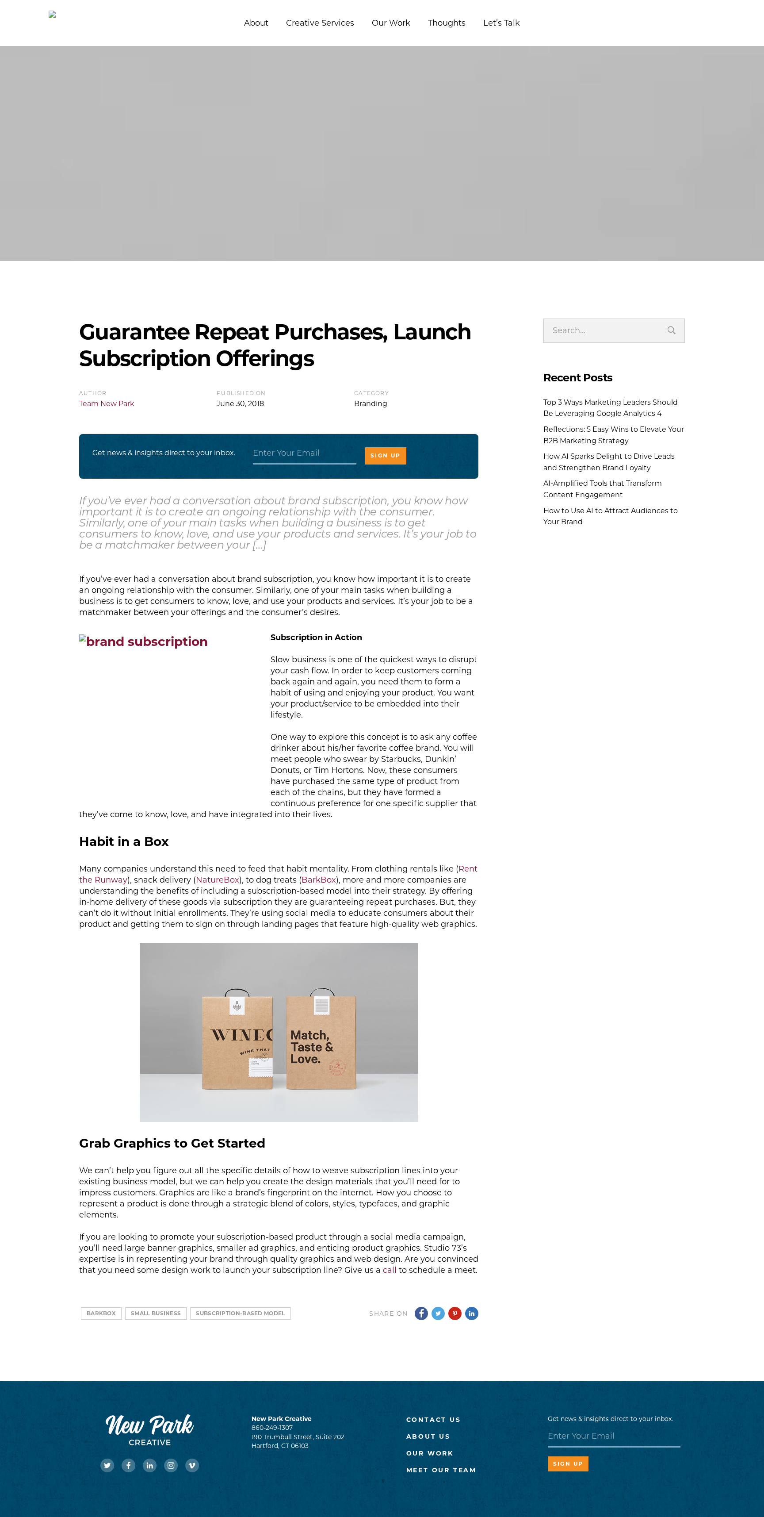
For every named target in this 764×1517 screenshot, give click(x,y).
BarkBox (319, 880)
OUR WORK (430, 1453)
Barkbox (101, 1313)
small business (156, 1313)
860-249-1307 (272, 1428)
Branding (370, 403)
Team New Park (106, 403)
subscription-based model (240, 1313)
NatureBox (217, 880)
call (390, 1270)
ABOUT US (428, 1436)
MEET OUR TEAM (441, 1470)
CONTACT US (433, 1420)
